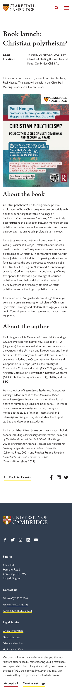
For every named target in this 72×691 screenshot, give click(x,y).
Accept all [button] (11, 683)
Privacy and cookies (13, 643)
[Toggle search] (56, 8)
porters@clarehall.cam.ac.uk (17, 610)
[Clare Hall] (19, 7)
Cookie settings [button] (34, 683)
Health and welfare (13, 649)
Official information (13, 630)
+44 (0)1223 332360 (17, 598)
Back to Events (20, 477)
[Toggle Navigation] (66, 8)
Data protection (11, 637)
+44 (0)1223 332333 (17, 604)
